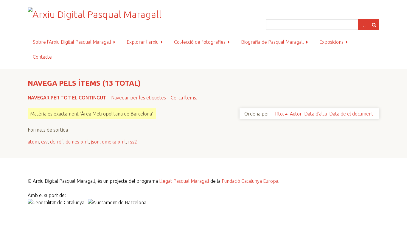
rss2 (132, 141)
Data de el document (351, 113)
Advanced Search (363, 24)
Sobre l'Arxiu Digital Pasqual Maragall (72, 42)
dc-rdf (56, 141)
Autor (296, 113)
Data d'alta (315, 113)
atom (33, 141)
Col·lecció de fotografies (200, 42)
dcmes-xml (77, 141)
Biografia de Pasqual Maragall (272, 42)
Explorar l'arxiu (143, 42)
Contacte (42, 57)
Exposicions (331, 42)
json (95, 141)
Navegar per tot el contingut (67, 97)
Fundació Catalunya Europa (250, 181)
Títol (279, 113)
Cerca (374, 24)
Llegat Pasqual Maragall (184, 181)
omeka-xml (114, 141)
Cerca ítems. (184, 97)
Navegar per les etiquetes (138, 97)
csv (44, 141)
